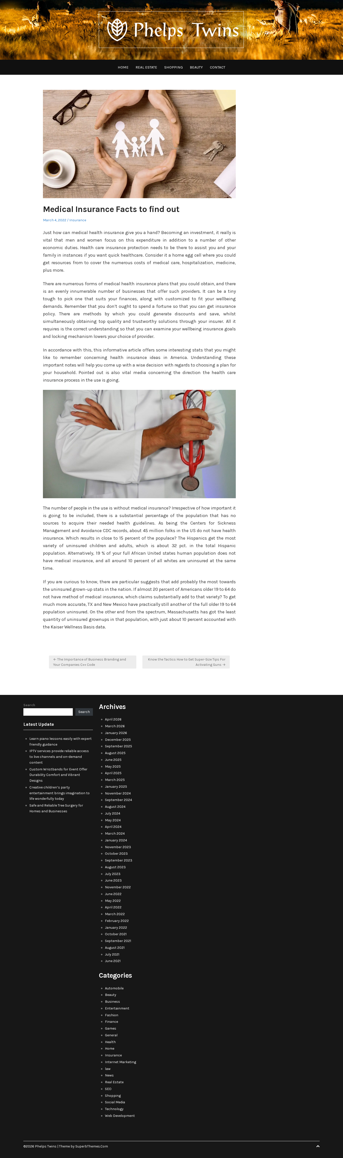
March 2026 (115, 726)
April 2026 (113, 719)
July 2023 (113, 874)
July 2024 (112, 813)
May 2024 (113, 820)
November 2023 (118, 847)
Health (110, 1042)
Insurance (77, 220)
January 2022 (116, 927)
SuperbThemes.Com (91, 1146)
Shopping (173, 67)
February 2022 (117, 921)
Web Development (120, 1116)
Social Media (115, 1102)
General (111, 1035)
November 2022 (118, 887)
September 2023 (118, 860)
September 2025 (118, 746)
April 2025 (113, 773)
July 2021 (112, 954)
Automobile (114, 988)
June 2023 (113, 880)
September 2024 (118, 800)
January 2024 (116, 840)
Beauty (196, 67)
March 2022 (115, 914)
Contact (217, 67)
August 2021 (115, 948)
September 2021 (118, 941)
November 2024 (118, 793)
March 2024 (115, 833)
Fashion (111, 1015)
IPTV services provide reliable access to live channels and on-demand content (59, 757)
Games (110, 1028)
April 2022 (113, 907)
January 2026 (116, 733)
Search (29, 705)
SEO (108, 1089)
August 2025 (115, 753)
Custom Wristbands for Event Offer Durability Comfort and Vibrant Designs (58, 775)
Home (123, 67)
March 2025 (115, 780)
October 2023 (116, 853)
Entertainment (117, 1008)
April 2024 (113, 827)
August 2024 (115, 807)
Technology (114, 1109)
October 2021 (116, 934)
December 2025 (118, 740)
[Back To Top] (318, 1146)
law (107, 1069)
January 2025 (116, 786)
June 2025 (113, 760)
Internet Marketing (120, 1062)
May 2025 (113, 766)
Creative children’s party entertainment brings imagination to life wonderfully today (59, 793)
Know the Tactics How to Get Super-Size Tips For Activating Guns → (186, 662)
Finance (111, 1022)
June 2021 (113, 961)
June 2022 (113, 894)
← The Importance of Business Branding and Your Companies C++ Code (89, 662)
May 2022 (113, 901)
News (109, 1075)
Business (112, 1001)
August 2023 (115, 867)
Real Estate (146, 67)
